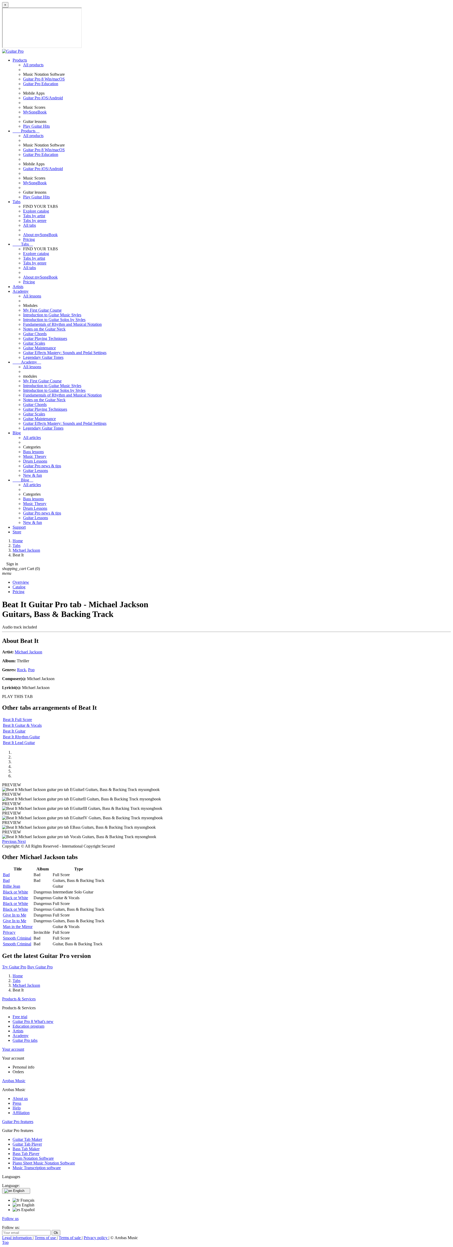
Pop (31, 670)
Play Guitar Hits (36, 126)
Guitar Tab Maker (27, 1139)
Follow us (10, 1218)
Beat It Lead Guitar (19, 742)
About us (20, 1098)
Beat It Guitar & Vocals (22, 725)
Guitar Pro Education (40, 84)
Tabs (16, 201)
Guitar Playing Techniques (45, 338)
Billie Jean (11, 886)
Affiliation (21, 1112)
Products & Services (19, 999)
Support (19, 527)
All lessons (32, 296)
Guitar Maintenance (39, 348)
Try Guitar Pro (14, 967)
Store (17, 532)
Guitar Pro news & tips (42, 466)
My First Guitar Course (42, 310)
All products (33, 65)
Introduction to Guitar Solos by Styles (54, 319)
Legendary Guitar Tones (43, 357)
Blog (17, 433)
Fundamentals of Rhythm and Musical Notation (62, 324)
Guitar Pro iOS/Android (43, 98)
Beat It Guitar (14, 731)
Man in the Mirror (18, 926)
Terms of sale (70, 1237)
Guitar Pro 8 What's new (33, 1021)
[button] (10, 841)
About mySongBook (40, 234)
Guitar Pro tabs (25, 1040)
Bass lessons (33, 451)
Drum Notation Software (33, 1158)
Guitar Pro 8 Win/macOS (44, 79)
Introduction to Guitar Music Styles (52, 315)
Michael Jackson (28, 652)
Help (17, 1108)
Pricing (29, 239)
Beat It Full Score (17, 719)
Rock (21, 670)
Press (17, 1103)
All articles (32, 437)
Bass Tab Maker (26, 1149)
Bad (6, 874)
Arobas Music (13, 1080)
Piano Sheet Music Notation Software (44, 1163)
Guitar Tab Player (27, 1144)
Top (5, 1242)
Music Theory (34, 456)
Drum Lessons (35, 461)
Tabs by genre (34, 220)
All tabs (29, 225)
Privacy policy (96, 1237)
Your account (13, 1049)
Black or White (15, 892)
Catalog (19, 587)
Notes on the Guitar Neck (44, 329)
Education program (28, 1026)
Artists (18, 286)
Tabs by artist (34, 216)
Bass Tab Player (26, 1153)
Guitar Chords (35, 334)
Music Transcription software (37, 1167)
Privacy (9, 932)
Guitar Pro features (17, 1121)
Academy (21, 291)
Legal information (17, 1237)
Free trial (20, 1017)
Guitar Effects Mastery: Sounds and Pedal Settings (64, 352)
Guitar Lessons (35, 470)
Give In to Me (14, 915)
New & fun (32, 475)
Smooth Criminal (17, 938)
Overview (21, 582)
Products (20, 60)
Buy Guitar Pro (40, 967)
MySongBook (35, 112)
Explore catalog (36, 211)
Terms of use (46, 1237)
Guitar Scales (34, 343)
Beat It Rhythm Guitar (21, 737)
